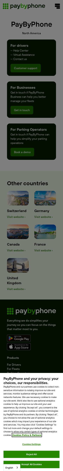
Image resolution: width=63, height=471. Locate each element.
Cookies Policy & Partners (26, 435)
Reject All (31, 454)
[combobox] (12, 467)
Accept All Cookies (31, 464)
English (9, 467)
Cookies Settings (31, 444)
